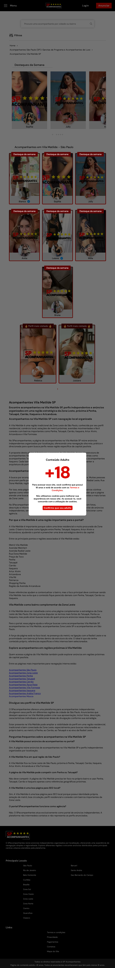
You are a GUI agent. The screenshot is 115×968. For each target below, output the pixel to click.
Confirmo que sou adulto (57, 507)
